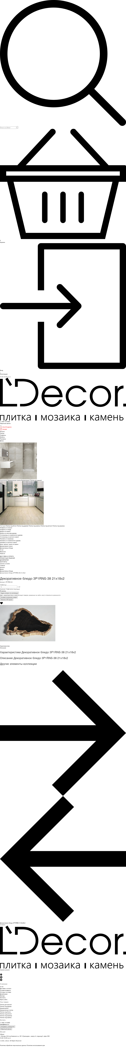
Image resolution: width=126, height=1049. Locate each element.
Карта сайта (3, 999)
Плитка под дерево (23, 526)
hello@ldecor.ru (4, 1024)
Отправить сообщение (7, 1026)
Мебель (2, 437)
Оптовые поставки (5, 992)
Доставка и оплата (5, 988)
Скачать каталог (5, 970)
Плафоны (3, 435)
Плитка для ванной (36, 480)
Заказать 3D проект (6, 600)
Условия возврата (5, 990)
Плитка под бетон (11, 526)
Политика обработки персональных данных (13, 1045)
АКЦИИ (5, 429)
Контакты (3, 998)
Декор (2, 441)
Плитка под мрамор (59, 526)
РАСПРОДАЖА (7, 427)
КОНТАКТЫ (3, 562)
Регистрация (4, 374)
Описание (3, 648)
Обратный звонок (6, 1029)
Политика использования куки (36, 1045)
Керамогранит (25, 480)
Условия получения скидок (9, 597)
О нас (2, 550)
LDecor (2, 1034)
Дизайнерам (3, 994)
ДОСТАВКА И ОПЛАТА (7, 556)
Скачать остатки (5, 563)
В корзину (3, 591)
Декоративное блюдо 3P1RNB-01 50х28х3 (12, 923)
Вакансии (3, 552)
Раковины (3, 439)
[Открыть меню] (0, 425)
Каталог (2, 431)
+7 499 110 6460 (5, 421)
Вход (1, 370)
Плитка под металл (47, 526)
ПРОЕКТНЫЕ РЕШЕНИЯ (7, 558)
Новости (2, 553)
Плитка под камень (35, 526)
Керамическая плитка (14, 480)
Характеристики (5, 646)
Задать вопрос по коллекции (9, 593)
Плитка (2, 433)
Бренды (2, 996)
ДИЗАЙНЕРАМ (4, 560)
